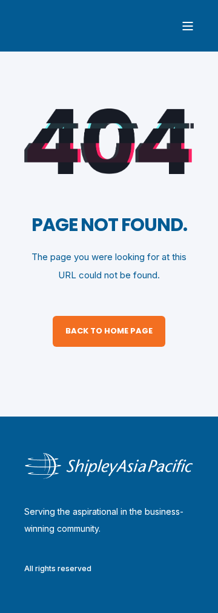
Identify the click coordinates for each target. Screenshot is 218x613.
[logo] (109, 466)
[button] (18, 595)
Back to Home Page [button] (109, 331)
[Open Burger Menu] (188, 26)
